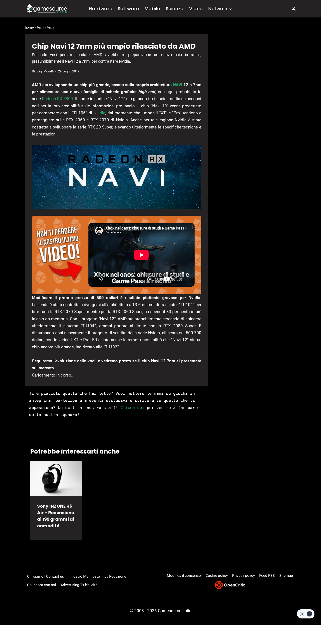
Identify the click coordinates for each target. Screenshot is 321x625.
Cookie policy (216, 575)
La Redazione (115, 576)
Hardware (100, 8)
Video (196, 8)
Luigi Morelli (45, 71)
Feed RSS (267, 575)
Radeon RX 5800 (57, 98)
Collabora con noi (41, 585)
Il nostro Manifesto (84, 576)
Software (128, 8)
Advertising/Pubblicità (78, 585)
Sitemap (286, 575)
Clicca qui (132, 407)
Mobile (152, 8)
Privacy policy (243, 575)
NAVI (177, 84)
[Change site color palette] (305, 613)
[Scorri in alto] (306, 605)
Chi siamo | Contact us (45, 576)
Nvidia (99, 112)
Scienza (175, 8)
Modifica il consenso (184, 575)
